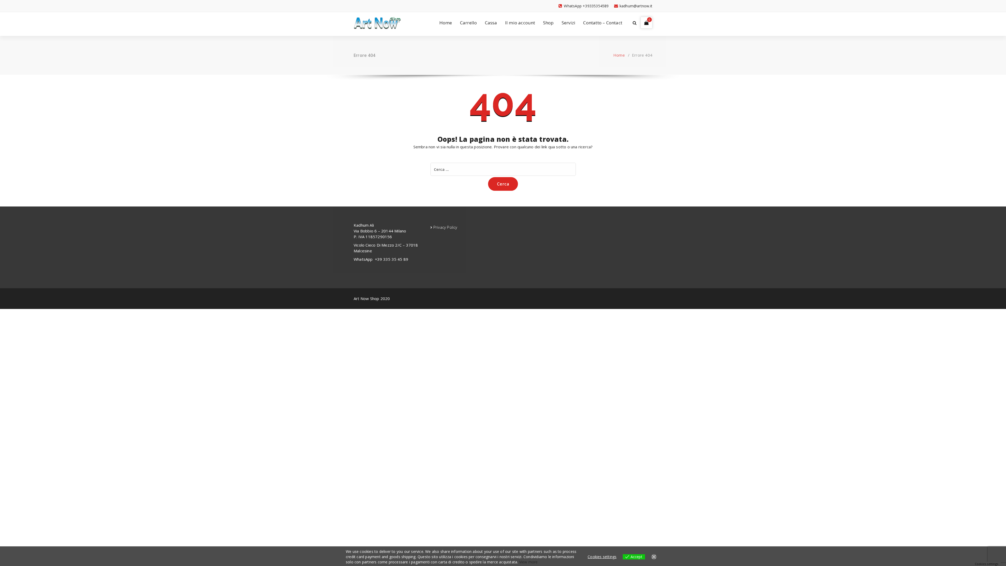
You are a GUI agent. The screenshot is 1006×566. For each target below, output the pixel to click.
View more (528, 561)
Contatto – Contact (602, 23)
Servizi (568, 23)
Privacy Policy (445, 227)
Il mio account (520, 23)
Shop (548, 23)
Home (445, 23)
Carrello (468, 23)
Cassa (491, 23)
